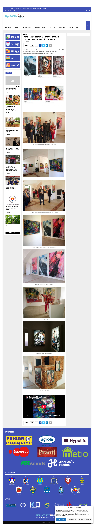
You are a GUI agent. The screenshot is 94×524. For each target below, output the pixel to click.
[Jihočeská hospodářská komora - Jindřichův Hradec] (13, 200)
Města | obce (53, 23)
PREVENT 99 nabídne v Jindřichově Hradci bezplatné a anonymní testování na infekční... (12, 168)
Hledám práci (31, 23)
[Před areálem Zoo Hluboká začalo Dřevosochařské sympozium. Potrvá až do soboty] (13, 100)
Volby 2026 (78, 27)
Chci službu (52, 27)
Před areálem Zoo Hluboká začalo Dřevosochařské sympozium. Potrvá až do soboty (12, 109)
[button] (91, 507)
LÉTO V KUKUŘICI (10, 226)
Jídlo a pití (16, 27)
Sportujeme (62, 27)
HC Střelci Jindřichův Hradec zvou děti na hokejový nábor (11, 188)
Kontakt (44, 8)
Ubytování (68, 23)
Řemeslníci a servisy (40, 27)
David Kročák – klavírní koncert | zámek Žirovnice (12, 149)
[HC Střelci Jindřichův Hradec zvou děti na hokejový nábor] (13, 180)
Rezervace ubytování (37, 8)
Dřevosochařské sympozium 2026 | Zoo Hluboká (12, 130)
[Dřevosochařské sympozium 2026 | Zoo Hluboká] (13, 122)
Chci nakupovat (27, 27)
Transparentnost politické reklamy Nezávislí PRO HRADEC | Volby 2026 (13, 88)
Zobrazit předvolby (85, 519)
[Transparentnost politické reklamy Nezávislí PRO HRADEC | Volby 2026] (13, 80)
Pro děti (7, 27)
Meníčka (13, 8)
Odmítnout (72, 519)
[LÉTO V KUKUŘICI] (13, 219)
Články (13, 23)
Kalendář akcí (18, 8)
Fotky (61, 23)
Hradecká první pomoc (27, 8)
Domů (6, 23)
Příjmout (61, 519)
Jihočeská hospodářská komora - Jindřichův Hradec (12, 208)
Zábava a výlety (42, 23)
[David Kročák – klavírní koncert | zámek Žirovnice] (13, 141)
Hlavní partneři (78, 23)
